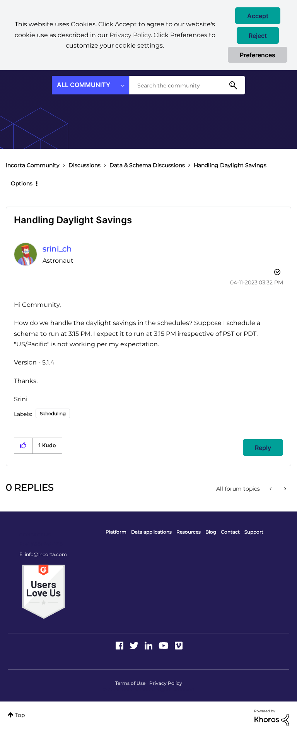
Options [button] (21, 183)
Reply (263, 448)
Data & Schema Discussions (147, 165)
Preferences (257, 55)
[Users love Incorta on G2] (43, 591)
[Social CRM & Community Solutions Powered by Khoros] (271, 717)
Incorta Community (33, 165)
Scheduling (53, 413)
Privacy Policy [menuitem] (165, 683)
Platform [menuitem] (116, 532)
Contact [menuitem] (230, 532)
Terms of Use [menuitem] (130, 683)
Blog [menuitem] (210, 532)
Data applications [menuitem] (151, 532)
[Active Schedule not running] (271, 488)
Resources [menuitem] (188, 532)
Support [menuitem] (253, 532)
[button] (257, 15)
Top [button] (20, 715)
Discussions (84, 165)
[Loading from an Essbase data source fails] (284, 488)
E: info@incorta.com (43, 554)
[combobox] (187, 85)
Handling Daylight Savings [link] (230, 165)
